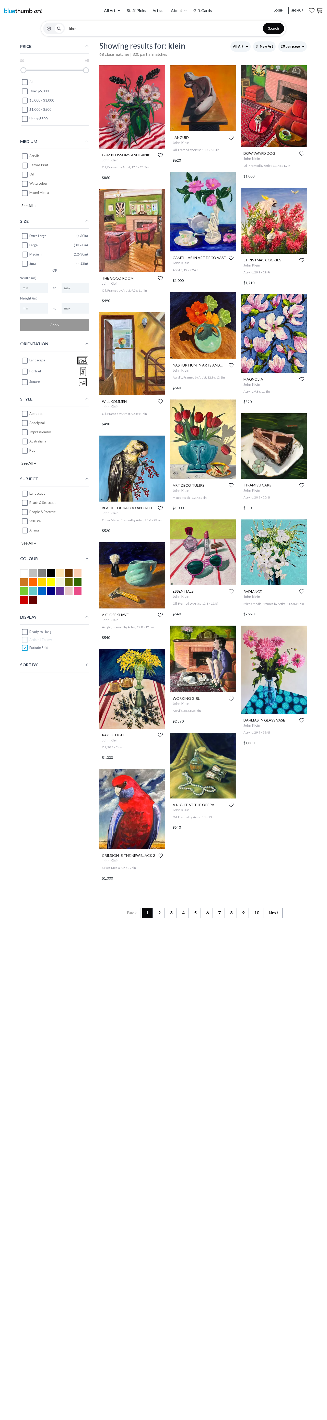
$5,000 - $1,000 (41, 100)
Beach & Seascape (42, 503)
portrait (35, 371)
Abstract (35, 414)
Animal (34, 530)
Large (33, 245)
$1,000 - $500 (40, 110)
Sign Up (297, 10)
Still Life (35, 521)
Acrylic (34, 156)
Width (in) (28, 278)
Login (278, 10)
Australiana (37, 441)
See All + (29, 205)
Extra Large (37, 236)
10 (256, 912)
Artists (159, 10)
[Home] (23, 10)
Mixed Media (39, 193)
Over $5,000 (39, 91)
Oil (31, 174)
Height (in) (28, 298)
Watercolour (38, 184)
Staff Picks (136, 10)
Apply (54, 325)
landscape (37, 360)
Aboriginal (37, 423)
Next (273, 912)
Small (33, 263)
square (34, 382)
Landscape (37, 494)
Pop (32, 450)
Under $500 (38, 119)
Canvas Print (38, 165)
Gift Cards (202, 10)
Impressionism (40, 432)
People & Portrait (42, 512)
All (31, 82)
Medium (35, 254)
